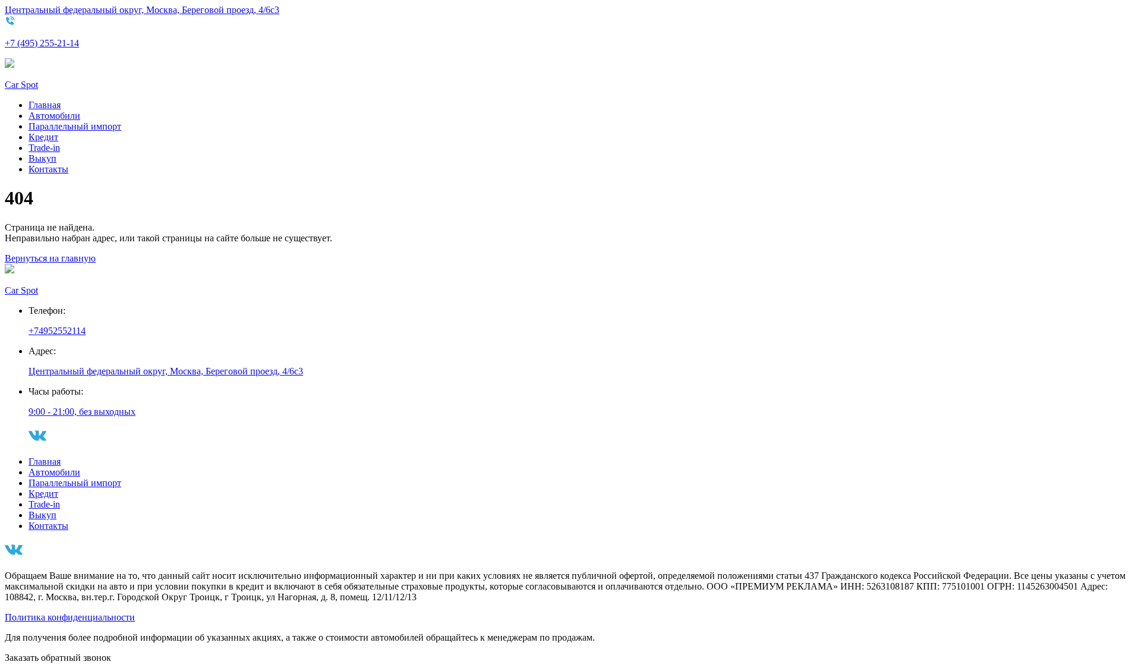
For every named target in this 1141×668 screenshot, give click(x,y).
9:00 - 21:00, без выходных (82, 412)
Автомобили (54, 116)
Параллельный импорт (75, 126)
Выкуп (42, 158)
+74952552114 (57, 331)
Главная (45, 105)
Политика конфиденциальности (70, 617)
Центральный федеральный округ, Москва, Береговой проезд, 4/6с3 (142, 10)
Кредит (43, 137)
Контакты (48, 169)
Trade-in (44, 148)
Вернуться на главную (50, 258)
